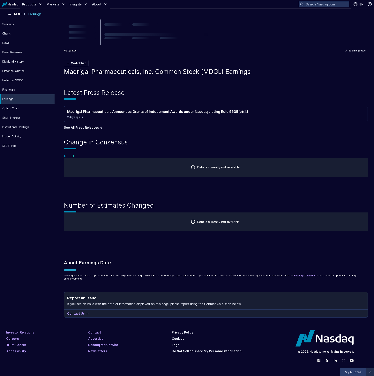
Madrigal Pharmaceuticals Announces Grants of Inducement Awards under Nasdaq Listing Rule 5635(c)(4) (157, 112)
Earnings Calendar (304, 275)
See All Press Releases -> (83, 127)
